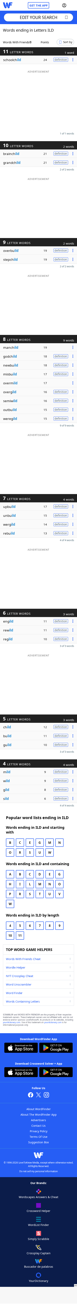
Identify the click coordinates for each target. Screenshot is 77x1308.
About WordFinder (38, 1109)
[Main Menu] (72, 5)
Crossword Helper (38, 1211)
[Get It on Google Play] (56, 1048)
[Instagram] (46, 1095)
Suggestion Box (38, 1142)
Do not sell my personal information (38, 1171)
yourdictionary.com (11, 1022)
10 (10, 935)
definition (60, 59)
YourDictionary (38, 1281)
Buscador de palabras (38, 1266)
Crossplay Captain (39, 1253)
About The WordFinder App (39, 1114)
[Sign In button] (64, 5)
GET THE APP (38, 5)
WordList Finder (38, 1225)
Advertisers (38, 1120)
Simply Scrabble (38, 1239)
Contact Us (38, 1125)
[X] (38, 1095)
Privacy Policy (38, 1131)
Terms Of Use (38, 1137)
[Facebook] (30, 1095)
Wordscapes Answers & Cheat (38, 1197)
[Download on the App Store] (21, 1048)
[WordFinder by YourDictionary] (7, 5)
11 (20, 935)
